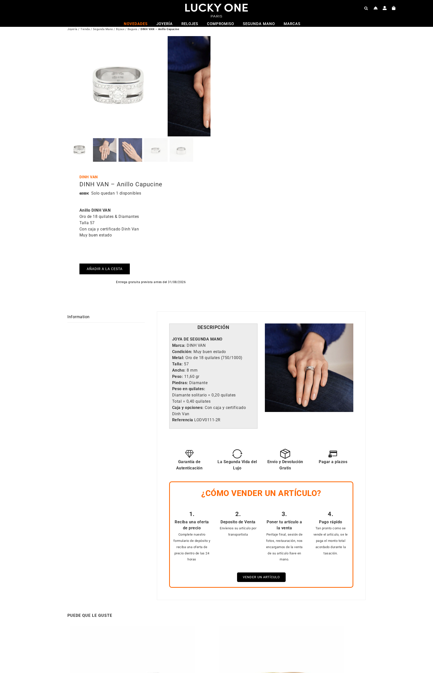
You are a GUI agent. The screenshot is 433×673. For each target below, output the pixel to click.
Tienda (85, 29)
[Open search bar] (366, 8)
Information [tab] (78, 316)
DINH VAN (88, 177)
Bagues (133, 29)
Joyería (72, 29)
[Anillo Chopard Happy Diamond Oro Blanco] (132, 629)
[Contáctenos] (376, 8)
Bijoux (120, 29)
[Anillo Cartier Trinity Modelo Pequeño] (281, 629)
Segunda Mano (103, 29)
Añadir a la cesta (105, 269)
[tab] (213, 327)
